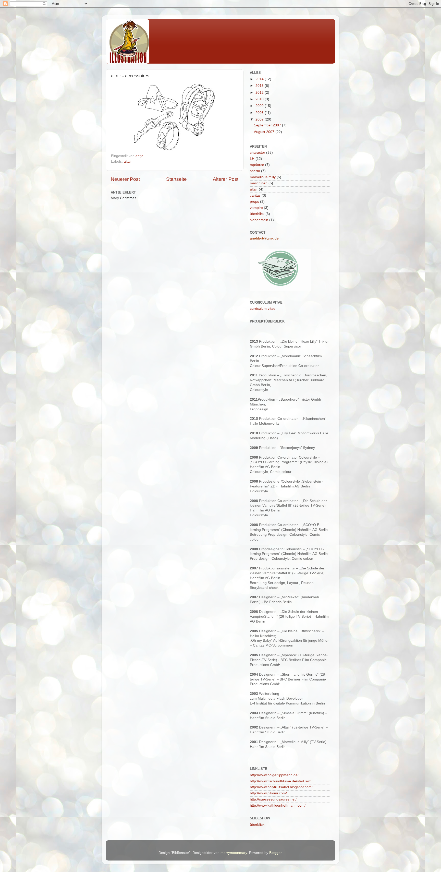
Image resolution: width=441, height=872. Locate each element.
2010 (260, 99)
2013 (260, 86)
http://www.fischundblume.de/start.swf (280, 781)
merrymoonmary (233, 853)
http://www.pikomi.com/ (268, 793)
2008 (260, 113)
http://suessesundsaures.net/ (273, 799)
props (254, 202)
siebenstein (259, 220)
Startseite (176, 179)
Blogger (275, 853)
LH (252, 159)
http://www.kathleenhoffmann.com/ (277, 805)
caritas (255, 195)
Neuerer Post (125, 179)
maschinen (258, 183)
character (257, 152)
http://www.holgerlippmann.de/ (274, 775)
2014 (260, 79)
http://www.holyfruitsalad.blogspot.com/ (281, 787)
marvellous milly (263, 177)
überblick (257, 214)
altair (128, 161)
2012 (260, 92)
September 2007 (268, 125)
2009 (260, 106)
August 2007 (264, 132)
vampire (256, 208)
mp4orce (257, 165)
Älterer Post (225, 179)
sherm (255, 171)
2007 (260, 119)
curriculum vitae (262, 308)
